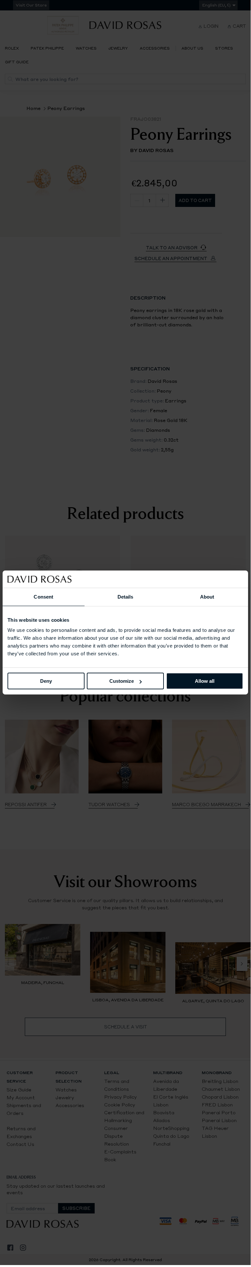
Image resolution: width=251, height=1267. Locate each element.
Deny (46, 681)
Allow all (204, 681)
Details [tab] (125, 596)
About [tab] (207, 596)
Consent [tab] (43, 596)
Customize (121, 681)
